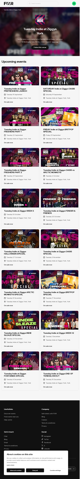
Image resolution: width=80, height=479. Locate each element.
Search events (36, 3)
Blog (43, 417)
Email (6, 442)
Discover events (10, 414)
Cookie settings (55, 470)
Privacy (44, 426)
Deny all (35, 470)
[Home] (8, 3)
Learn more (10, 465)
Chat (5, 436)
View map (55, 42)
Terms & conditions (48, 423)
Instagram (47, 436)
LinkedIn (47, 449)
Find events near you (11, 417)
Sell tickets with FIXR (49, 414)
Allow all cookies (15, 470)
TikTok (46, 439)
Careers (44, 420)
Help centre (8, 420)
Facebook (47, 442)
